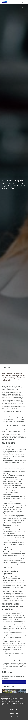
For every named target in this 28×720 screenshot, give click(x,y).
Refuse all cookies (14, 713)
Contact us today (14, 682)
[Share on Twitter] (25, 7)
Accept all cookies (14, 709)
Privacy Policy (10, 705)
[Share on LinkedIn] (22, 7)
